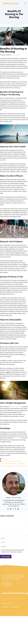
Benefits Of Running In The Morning (12, 461)
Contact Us (7, 584)
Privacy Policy (5, 607)
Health (4, 459)
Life (7, 459)
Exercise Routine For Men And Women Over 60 (14, 466)
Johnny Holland (10, 3)
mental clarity (17, 438)
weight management (15, 406)
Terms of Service (15, 607)
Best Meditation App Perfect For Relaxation (14, 463)
